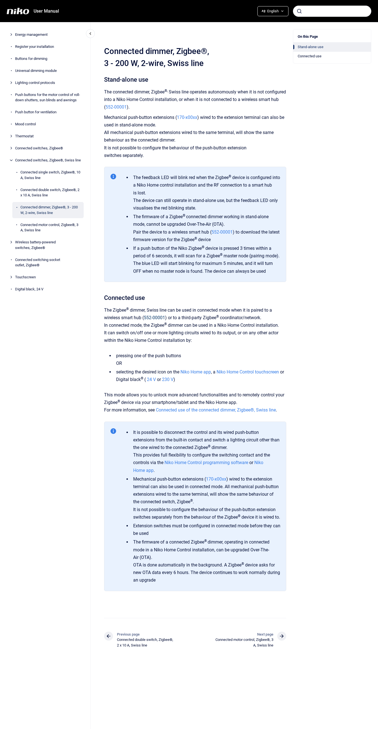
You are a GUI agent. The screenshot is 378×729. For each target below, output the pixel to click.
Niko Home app (195, 372)
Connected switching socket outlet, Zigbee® (37, 262)
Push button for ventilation (36, 112)
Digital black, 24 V (29, 289)
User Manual (46, 11)
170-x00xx (187, 117)
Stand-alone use (310, 47)
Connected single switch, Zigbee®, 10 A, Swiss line (50, 175)
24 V (151, 379)
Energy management (31, 34)
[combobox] (332, 11)
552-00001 (116, 107)
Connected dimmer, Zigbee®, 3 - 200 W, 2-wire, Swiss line (49, 210)
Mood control (25, 124)
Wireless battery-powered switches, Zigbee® (35, 245)
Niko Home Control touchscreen (248, 372)
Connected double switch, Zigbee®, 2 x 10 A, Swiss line (49, 192)
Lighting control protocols (35, 83)
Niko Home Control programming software (206, 462)
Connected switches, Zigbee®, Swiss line (48, 160)
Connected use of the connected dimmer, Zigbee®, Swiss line (216, 410)
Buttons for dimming (31, 59)
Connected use (309, 56)
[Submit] (299, 11)
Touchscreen (25, 277)
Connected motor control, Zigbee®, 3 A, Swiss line (49, 227)
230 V (167, 379)
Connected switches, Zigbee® (39, 148)
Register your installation (34, 46)
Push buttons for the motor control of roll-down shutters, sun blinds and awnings (47, 97)
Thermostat (24, 136)
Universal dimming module (36, 71)
